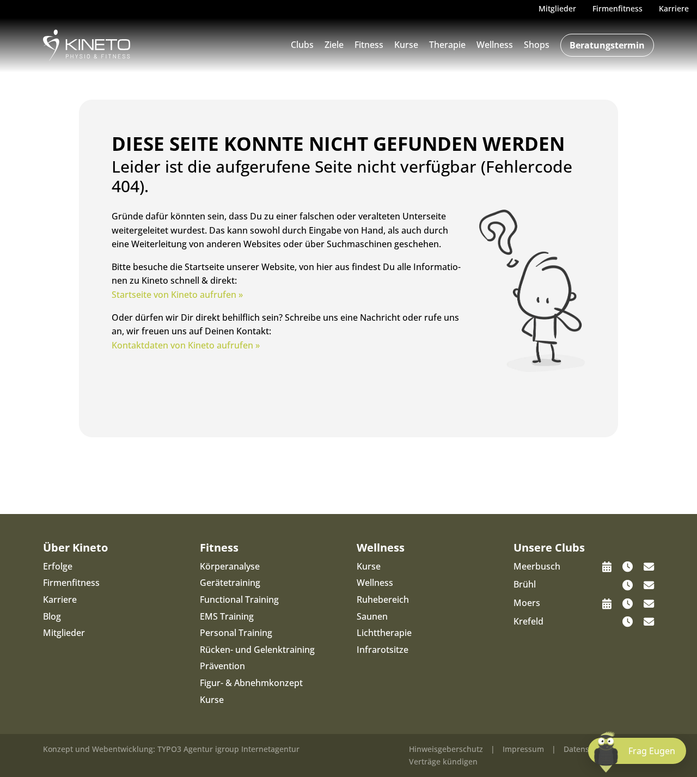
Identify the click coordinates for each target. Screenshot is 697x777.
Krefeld (528, 621)
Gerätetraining (230, 583)
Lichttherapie (384, 633)
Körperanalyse (230, 566)
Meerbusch (536, 566)
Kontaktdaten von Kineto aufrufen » (186, 345)
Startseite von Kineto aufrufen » (177, 295)
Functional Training (239, 599)
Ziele (334, 45)
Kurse (406, 45)
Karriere (60, 599)
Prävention (222, 666)
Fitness (368, 45)
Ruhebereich (383, 599)
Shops (536, 45)
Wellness (494, 45)
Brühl (524, 584)
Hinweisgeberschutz (446, 749)
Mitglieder (64, 633)
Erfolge (57, 566)
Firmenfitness (71, 583)
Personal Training (236, 633)
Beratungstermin (607, 45)
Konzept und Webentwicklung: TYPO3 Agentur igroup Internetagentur (171, 749)
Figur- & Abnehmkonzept (251, 683)
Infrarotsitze (382, 650)
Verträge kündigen (443, 761)
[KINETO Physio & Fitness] (86, 44)
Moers (526, 603)
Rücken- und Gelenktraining (257, 650)
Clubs (302, 45)
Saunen (372, 616)
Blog (52, 616)
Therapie (447, 45)
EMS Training (227, 616)
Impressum (523, 749)
